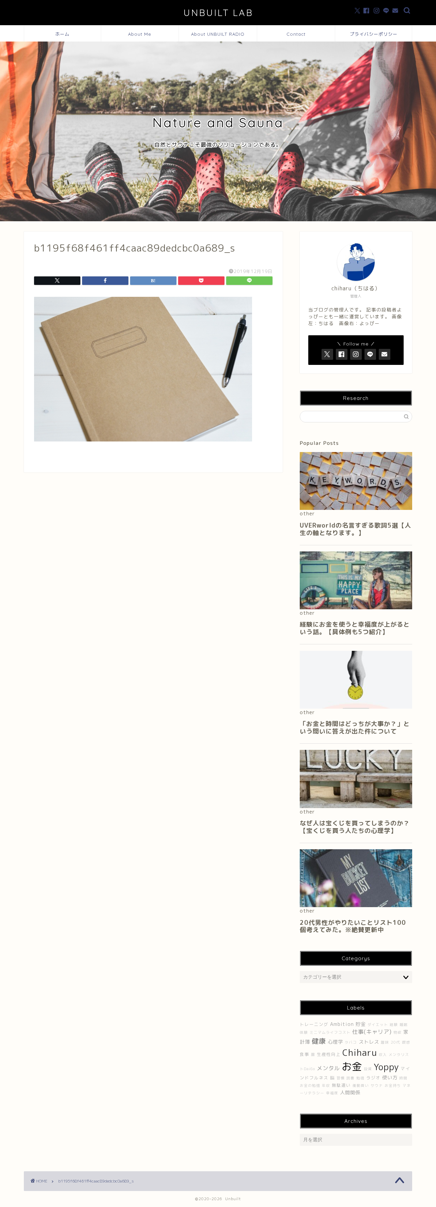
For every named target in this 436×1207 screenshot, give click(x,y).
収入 (383, 1054)
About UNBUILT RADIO (218, 34)
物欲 (397, 1032)
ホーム (62, 34)
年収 (326, 1085)
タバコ (351, 1042)
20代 (395, 1042)
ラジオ (373, 1078)
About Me (139, 34)
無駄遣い (341, 1085)
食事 (304, 1054)
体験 (304, 1032)
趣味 (385, 1042)
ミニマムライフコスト (330, 1032)
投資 (368, 1068)
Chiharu (359, 1052)
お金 (352, 1066)
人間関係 (350, 1092)
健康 (319, 1041)
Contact (296, 34)
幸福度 (332, 1093)
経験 (394, 1024)
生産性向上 (329, 1054)
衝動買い (361, 1085)
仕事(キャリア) (372, 1031)
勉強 (360, 1078)
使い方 (390, 1077)
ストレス (369, 1042)
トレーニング (314, 1024)
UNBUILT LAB (218, 12)
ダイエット (378, 1024)
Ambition (342, 1024)
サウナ (377, 1085)
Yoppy (386, 1067)
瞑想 (406, 1042)
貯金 (361, 1024)
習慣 (341, 1078)
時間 (403, 1078)
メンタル (328, 1068)
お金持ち (393, 1085)
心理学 (335, 1042)
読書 (350, 1078)
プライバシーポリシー (374, 34)
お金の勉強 (310, 1085)
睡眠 (404, 1024)
